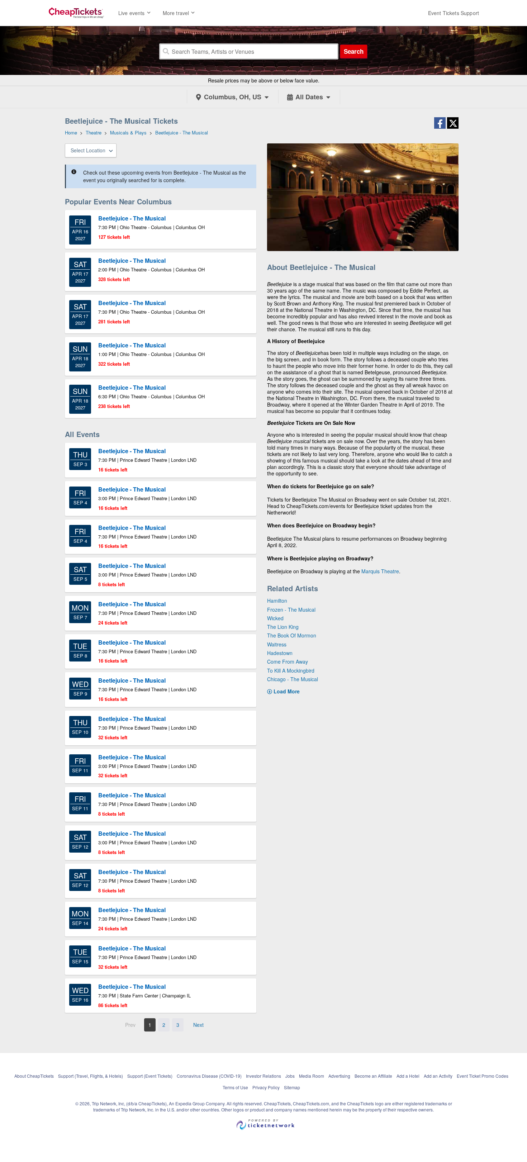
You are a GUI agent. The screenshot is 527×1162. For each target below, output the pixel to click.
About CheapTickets (34, 1076)
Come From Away (287, 661)
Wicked (275, 618)
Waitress (276, 644)
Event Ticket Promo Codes (482, 1076)
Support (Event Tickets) (149, 1076)
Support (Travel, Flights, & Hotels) (90, 1076)
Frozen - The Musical (291, 609)
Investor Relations (263, 1076)
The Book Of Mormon (291, 635)
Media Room (311, 1076)
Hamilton (277, 600)
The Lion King (283, 626)
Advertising (339, 1076)
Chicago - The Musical (292, 679)
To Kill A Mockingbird (290, 670)
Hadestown (280, 652)
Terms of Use (235, 1087)
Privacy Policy (266, 1087)
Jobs (290, 1076)
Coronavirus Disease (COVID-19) (209, 1076)
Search (354, 51)
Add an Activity (438, 1076)
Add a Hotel (408, 1076)
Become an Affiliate (373, 1076)
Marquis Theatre (380, 571)
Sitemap (292, 1087)
